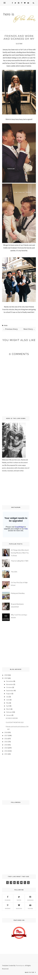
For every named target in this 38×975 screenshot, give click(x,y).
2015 (6, 741)
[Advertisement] (8, 488)
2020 (6, 675)
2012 (6, 751)
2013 (6, 748)
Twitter (19, 900)
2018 (6, 732)
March (8, 709)
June (7, 700)
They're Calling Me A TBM (19, 561)
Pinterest (7, 908)
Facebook (7, 900)
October (9, 687)
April (7, 706)
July (7, 697)
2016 (6, 738)
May (7, 703)
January (8, 715)
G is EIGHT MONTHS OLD (15, 722)
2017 (6, 735)
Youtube (30, 908)
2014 (6, 745)
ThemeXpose (20, 965)
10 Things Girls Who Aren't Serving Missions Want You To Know (20, 552)
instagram (30, 900)
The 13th (14, 572)
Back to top (30, 972)
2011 (6, 754)
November (9, 684)
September (10, 690)
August (8, 693)
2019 (6, 678)
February (9, 712)
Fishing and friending (17, 593)
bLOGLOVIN (19, 908)
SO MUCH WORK (12, 718)
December (9, 681)
